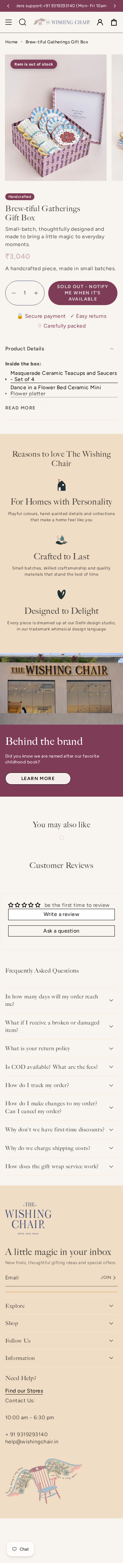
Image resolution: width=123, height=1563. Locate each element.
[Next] (115, 6)
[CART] (114, 22)
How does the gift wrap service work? (52, 1166)
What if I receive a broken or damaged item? (52, 1026)
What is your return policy (37, 1048)
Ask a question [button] (61, 931)
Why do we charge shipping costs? (48, 1148)
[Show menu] (8, 22)
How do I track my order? (37, 1085)
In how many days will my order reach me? (51, 1000)
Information (20, 1358)
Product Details (24, 349)
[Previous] (8, 6)
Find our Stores (24, 1391)
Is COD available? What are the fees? (51, 1067)
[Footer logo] (28, 1218)
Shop (11, 1323)
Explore (15, 1306)
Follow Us (18, 1340)
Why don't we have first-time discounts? (55, 1129)
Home (11, 41)
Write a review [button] (62, 914)
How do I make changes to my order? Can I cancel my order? (51, 1107)
